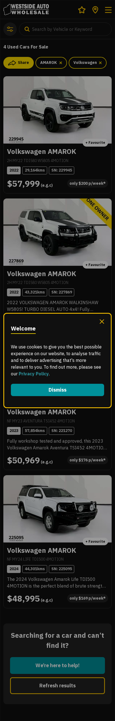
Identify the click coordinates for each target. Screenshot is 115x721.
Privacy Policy (34, 373)
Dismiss (57, 390)
